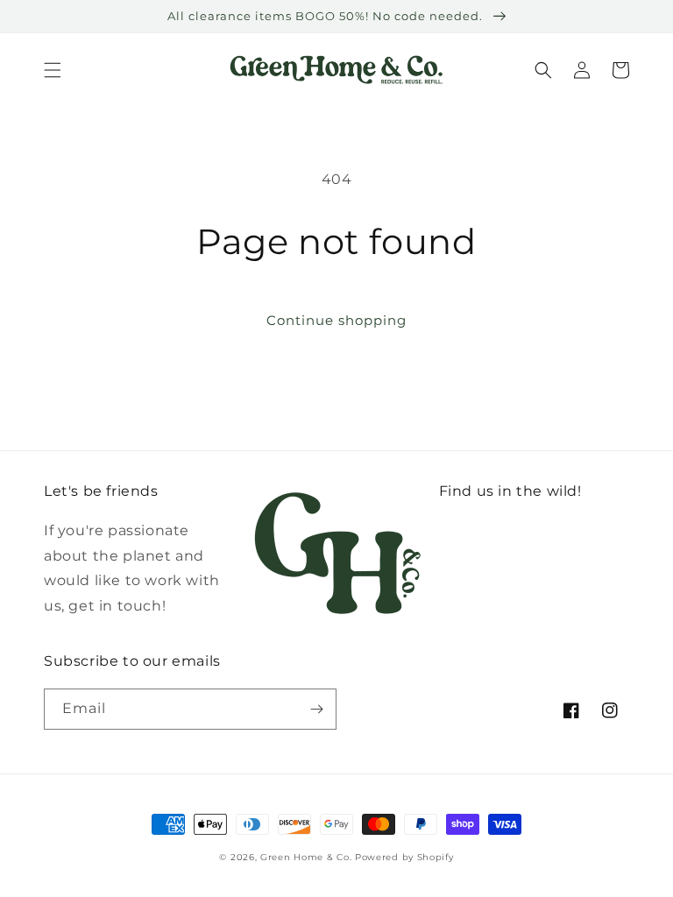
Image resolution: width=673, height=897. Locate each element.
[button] (52, 70)
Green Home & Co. (307, 857)
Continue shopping (336, 320)
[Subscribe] (316, 709)
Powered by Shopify (404, 857)
